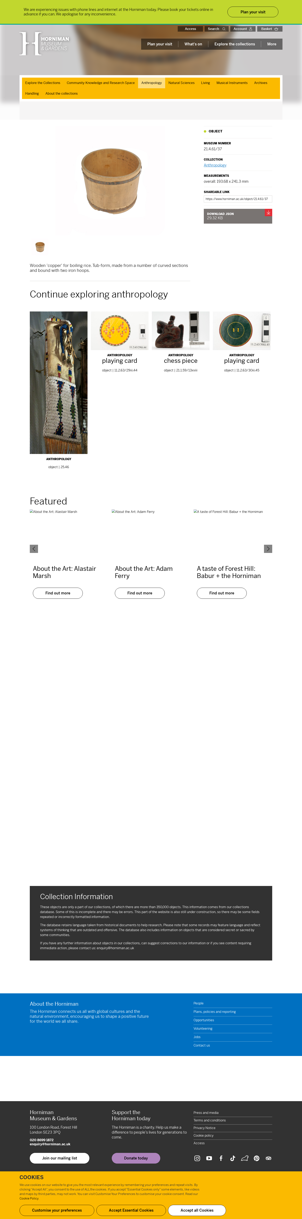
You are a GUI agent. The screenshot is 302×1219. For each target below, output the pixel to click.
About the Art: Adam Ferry (144, 572)
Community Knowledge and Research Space (101, 83)
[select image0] (40, 247)
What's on (193, 44)
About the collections (61, 93)
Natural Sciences (181, 83)
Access (190, 29)
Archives (260, 83)
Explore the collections (234, 44)
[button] (225, 29)
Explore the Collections (42, 83)
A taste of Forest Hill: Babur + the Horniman (229, 572)
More (271, 44)
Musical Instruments (232, 83)
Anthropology (151, 83)
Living (205, 83)
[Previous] (34, 549)
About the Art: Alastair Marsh (64, 572)
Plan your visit (159, 44)
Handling (32, 93)
